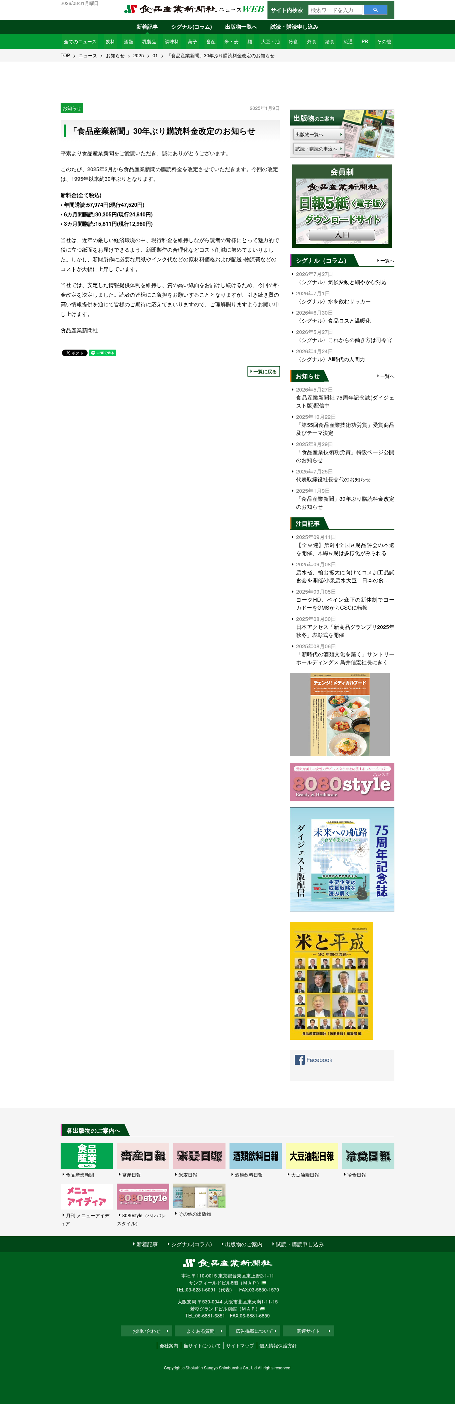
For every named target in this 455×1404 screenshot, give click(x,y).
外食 (311, 41)
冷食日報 (356, 1174)
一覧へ (387, 260)
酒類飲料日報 (249, 1174)
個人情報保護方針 (278, 1345)
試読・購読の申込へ (316, 148)
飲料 (110, 41)
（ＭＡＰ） (249, 1282)
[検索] (375, 10)
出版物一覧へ (241, 26)
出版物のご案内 (243, 1244)
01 (155, 55)
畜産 (211, 41)
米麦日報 (188, 1174)
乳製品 (149, 41)
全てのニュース (80, 41)
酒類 (128, 41)
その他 (384, 41)
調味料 (172, 41)
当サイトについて (202, 1345)
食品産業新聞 (80, 1174)
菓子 (192, 41)
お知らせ (115, 55)
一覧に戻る (265, 371)
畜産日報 (131, 1174)
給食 (329, 41)
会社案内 (169, 1345)
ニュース (88, 55)
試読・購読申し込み (294, 26)
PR (365, 41)
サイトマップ (240, 1345)
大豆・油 (270, 41)
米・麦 (231, 41)
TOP (65, 55)
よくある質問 (201, 1330)
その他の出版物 (195, 1213)
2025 (138, 55)
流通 (348, 41)
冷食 (293, 41)
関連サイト (308, 1330)
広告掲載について (254, 1330)
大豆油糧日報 (305, 1174)
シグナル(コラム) (191, 26)
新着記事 (147, 26)
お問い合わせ (147, 1330)
